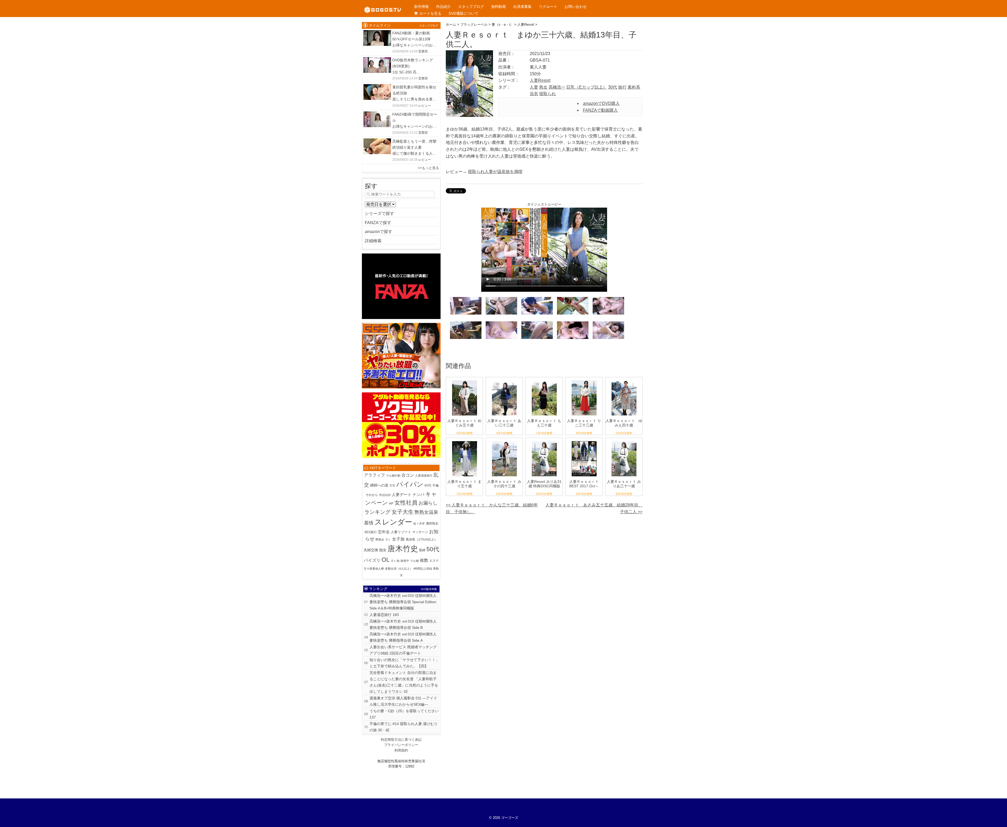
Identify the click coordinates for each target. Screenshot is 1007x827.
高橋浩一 (557, 87)
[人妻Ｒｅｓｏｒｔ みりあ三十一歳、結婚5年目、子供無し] (624, 441)
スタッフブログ (471, 6)
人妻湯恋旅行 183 (384, 615)
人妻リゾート (401, 532)
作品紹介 (443, 6)
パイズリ (372, 560)
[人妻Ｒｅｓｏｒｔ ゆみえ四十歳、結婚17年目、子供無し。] (624, 380)
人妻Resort (540, 80)
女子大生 (403, 512)
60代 (428, 485)
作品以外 (385, 494)
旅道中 (404, 560)
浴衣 (534, 93)
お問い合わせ (576, 6)
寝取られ (547, 93)
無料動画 (498, 6)
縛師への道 (379, 485)
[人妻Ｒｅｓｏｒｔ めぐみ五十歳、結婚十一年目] (464, 380)
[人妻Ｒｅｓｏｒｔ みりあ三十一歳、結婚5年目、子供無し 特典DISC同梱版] (544, 441)
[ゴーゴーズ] (383, 5)
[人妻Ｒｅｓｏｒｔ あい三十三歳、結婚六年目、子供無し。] (504, 380)
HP (391, 503)
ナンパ (418, 494)
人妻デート (401, 494)
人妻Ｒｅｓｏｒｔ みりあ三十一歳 (624, 483)
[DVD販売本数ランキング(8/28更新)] (377, 60)
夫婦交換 (370, 550)
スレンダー (393, 522)
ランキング (377, 512)
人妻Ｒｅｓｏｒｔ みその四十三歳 (504, 483)
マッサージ (420, 532)
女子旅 (398, 539)
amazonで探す (378, 231)
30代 (612, 87)
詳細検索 (373, 241)
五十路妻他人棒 (374, 568)
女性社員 (405, 502)
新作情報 (421, 6)
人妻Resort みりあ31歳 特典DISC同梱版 (544, 483)
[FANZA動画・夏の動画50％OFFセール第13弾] (377, 33)
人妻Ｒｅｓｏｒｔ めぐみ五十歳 (464, 423)
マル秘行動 (393, 475)
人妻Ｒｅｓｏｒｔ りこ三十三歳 (584, 423)
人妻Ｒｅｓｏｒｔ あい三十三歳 (504, 423)
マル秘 (414, 560)
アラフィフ (374, 475)
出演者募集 (522, 6)
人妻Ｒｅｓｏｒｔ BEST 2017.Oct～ (584, 483)
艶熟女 (380, 539)
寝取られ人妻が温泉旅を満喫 (495, 171)
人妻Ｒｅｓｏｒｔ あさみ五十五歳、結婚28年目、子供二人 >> (593, 508)
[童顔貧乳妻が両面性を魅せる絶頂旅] (377, 87)
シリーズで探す (379, 213)
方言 (392, 485)
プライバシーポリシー (401, 745)
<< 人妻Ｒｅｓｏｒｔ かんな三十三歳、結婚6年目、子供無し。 (492, 508)
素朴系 (634, 87)
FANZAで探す (378, 222)
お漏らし (428, 503)
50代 (432, 549)
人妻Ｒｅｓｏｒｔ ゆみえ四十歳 (624, 423)
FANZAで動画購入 (600, 110)
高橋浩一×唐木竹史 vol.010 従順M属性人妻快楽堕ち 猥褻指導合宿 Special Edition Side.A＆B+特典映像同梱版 (403, 601)
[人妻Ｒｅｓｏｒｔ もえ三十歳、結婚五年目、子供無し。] (544, 380)
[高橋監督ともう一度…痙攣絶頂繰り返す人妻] (377, 141)
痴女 (383, 550)
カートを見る (430, 13)
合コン (407, 475)
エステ (434, 561)
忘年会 (384, 532)
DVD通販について (463, 13)
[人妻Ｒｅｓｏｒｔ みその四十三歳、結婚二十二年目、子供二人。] (504, 441)
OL (386, 559)
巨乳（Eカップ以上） (586, 87)
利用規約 (401, 750)
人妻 (534, 87)
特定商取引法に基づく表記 (401, 740)
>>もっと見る (428, 168)
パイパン (410, 484)
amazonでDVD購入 (601, 103)
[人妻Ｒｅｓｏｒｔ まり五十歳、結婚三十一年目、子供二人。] (464, 441)
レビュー (424, 105)
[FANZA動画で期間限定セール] (377, 114)
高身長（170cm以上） (421, 539)
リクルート (548, 6)
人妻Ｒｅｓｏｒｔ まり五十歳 (464, 483)
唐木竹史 (403, 548)
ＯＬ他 (395, 560)
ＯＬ (388, 539)
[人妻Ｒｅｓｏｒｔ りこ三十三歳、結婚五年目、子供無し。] (584, 380)
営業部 (423, 51)
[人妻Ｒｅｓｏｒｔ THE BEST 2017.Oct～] (584, 441)
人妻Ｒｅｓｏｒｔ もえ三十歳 (544, 423)
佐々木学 (419, 523)
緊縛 (422, 550)
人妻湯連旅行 (423, 475)
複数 (424, 560)
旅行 (622, 87)
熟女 (543, 87)
